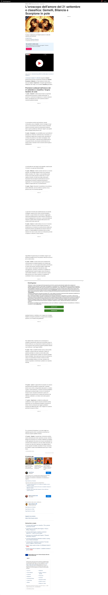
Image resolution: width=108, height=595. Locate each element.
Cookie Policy (38, 304)
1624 (63, 286)
